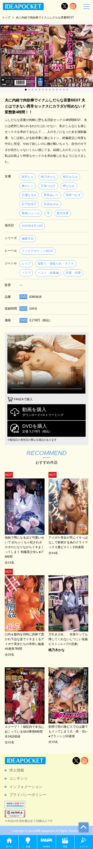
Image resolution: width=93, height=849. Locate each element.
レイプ (26, 263)
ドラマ (26, 272)
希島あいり (51, 195)
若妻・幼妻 (73, 272)
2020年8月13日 (32, 225)
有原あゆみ (51, 204)
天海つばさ (48, 186)
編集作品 (28, 238)
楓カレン (28, 186)
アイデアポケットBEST (38, 251)
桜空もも (28, 176)
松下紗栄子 (29, 204)
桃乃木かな (48, 176)
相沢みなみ (70, 176)
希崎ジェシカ (31, 213)
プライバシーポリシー (27, 795)
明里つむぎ (73, 195)
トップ (6, 17)
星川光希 (63, 213)
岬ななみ (69, 186)
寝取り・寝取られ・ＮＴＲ (56, 263)
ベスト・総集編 (48, 272)
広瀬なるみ (29, 195)
